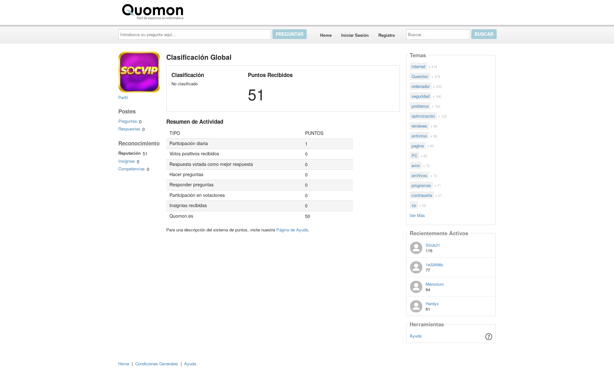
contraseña (422, 195)
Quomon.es (206, 10)
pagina (418, 146)
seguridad (420, 96)
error (416, 165)
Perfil (123, 97)
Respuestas (129, 129)
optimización (423, 116)
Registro (386, 35)
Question (420, 76)
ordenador (421, 86)
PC (414, 155)
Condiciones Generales (156, 364)
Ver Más (417, 215)
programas (421, 185)
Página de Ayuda (292, 230)
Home (326, 35)
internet (418, 66)
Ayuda (415, 336)
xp (414, 205)
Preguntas (127, 121)
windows (419, 126)
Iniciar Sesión (355, 35)
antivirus (419, 136)
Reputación (129, 153)
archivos (419, 175)
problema (420, 106)
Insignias (126, 161)
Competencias (131, 169)
